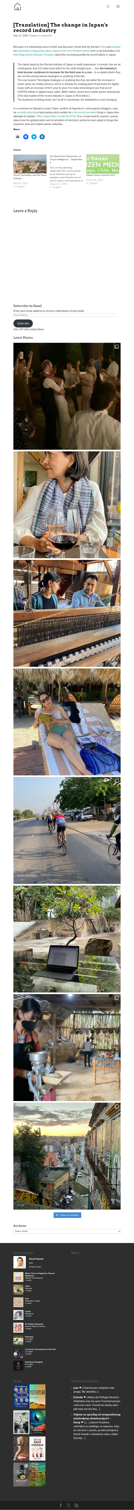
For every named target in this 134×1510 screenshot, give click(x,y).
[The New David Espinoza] (37, 1459)
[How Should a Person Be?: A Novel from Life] (21, 1485)
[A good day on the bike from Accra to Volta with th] (67, 830)
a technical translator (84, 112)
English (33, 35)
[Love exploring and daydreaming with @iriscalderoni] (67, 1156)
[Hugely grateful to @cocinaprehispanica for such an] (67, 1047)
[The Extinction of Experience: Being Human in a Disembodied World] (37, 1485)
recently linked (25, 112)
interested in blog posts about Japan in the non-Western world (53, 50)
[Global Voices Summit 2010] (102, 164)
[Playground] (37, 1433)
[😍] (67, 613)
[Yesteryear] (37, 1407)
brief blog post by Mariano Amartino (33, 54)
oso (31, 1262)
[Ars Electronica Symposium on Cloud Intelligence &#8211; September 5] (68, 172)
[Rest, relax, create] (67, 939)
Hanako (115, 46)
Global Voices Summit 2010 (100, 175)
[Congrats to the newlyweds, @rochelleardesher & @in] (67, 396)
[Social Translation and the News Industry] (30, 164)
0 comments (45, 35)
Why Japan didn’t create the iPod (56, 116)
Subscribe (23, 323)
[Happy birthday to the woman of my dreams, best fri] (67, 504)
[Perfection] (21, 1433)
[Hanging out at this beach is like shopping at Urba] (67, 721)
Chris (102, 46)
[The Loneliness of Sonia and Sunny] (21, 1407)
